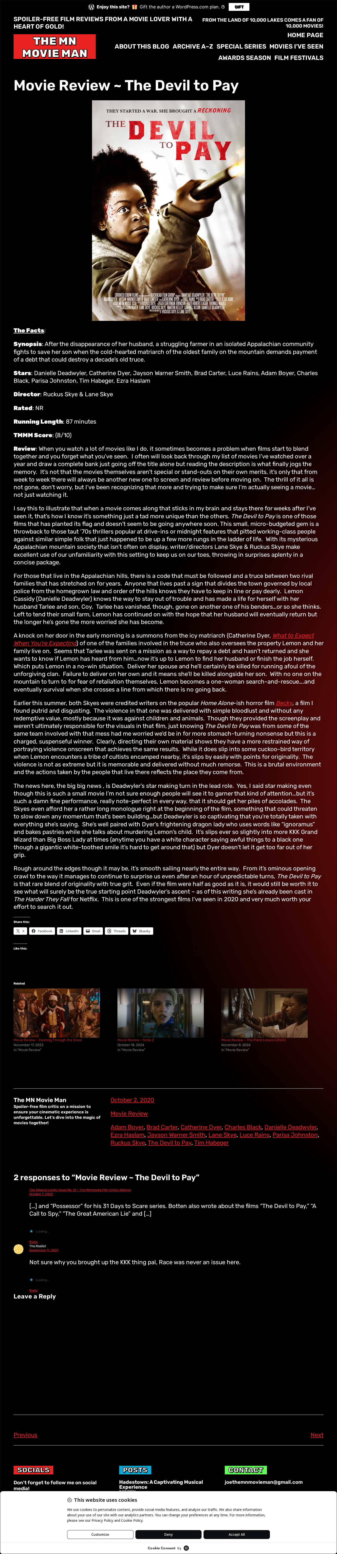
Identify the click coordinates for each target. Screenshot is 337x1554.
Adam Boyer (127, 1127)
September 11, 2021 (43, 1250)
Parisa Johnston (295, 1134)
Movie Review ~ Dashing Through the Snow (48, 1040)
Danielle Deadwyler (290, 1127)
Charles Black (243, 1127)
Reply (33, 1242)
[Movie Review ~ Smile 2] (166, 1013)
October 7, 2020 (41, 1194)
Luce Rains (255, 1134)
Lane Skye (222, 1134)
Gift (239, 6)
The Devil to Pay (169, 1142)
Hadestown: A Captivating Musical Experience (161, 1484)
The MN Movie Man (54, 47)
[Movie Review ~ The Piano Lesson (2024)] (270, 1013)
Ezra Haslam (127, 1134)
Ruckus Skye (128, 1142)
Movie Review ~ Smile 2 (135, 1040)
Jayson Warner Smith (176, 1134)
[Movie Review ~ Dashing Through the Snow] (63, 1013)
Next (317, 1435)
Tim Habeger (211, 1142)
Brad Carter (162, 1127)
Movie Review (129, 1113)
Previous (25, 1435)
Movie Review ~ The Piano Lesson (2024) (253, 1040)
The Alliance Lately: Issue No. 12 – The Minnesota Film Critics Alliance (80, 1190)
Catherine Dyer (201, 1127)
